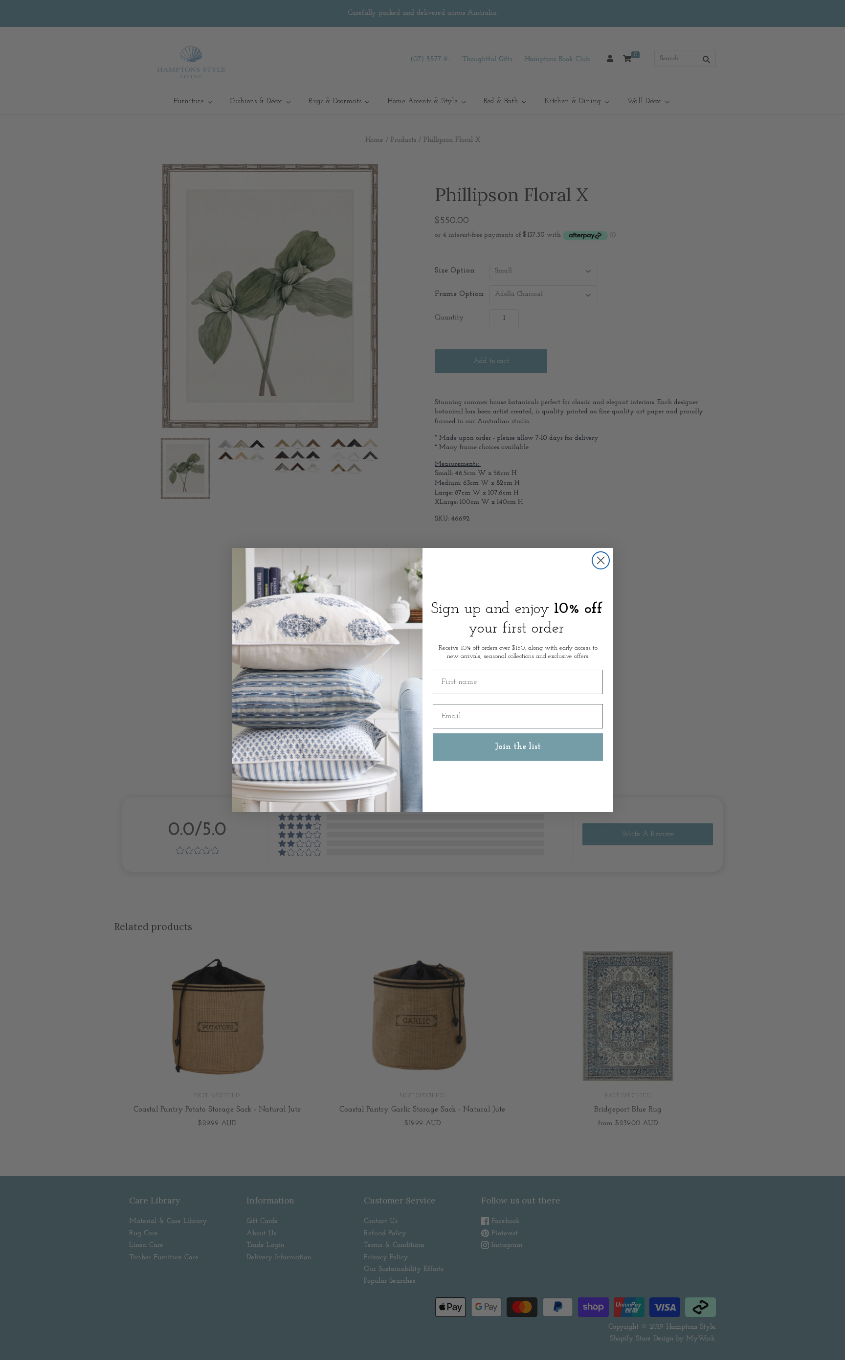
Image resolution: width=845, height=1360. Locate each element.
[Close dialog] (600, 560)
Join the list (518, 747)
